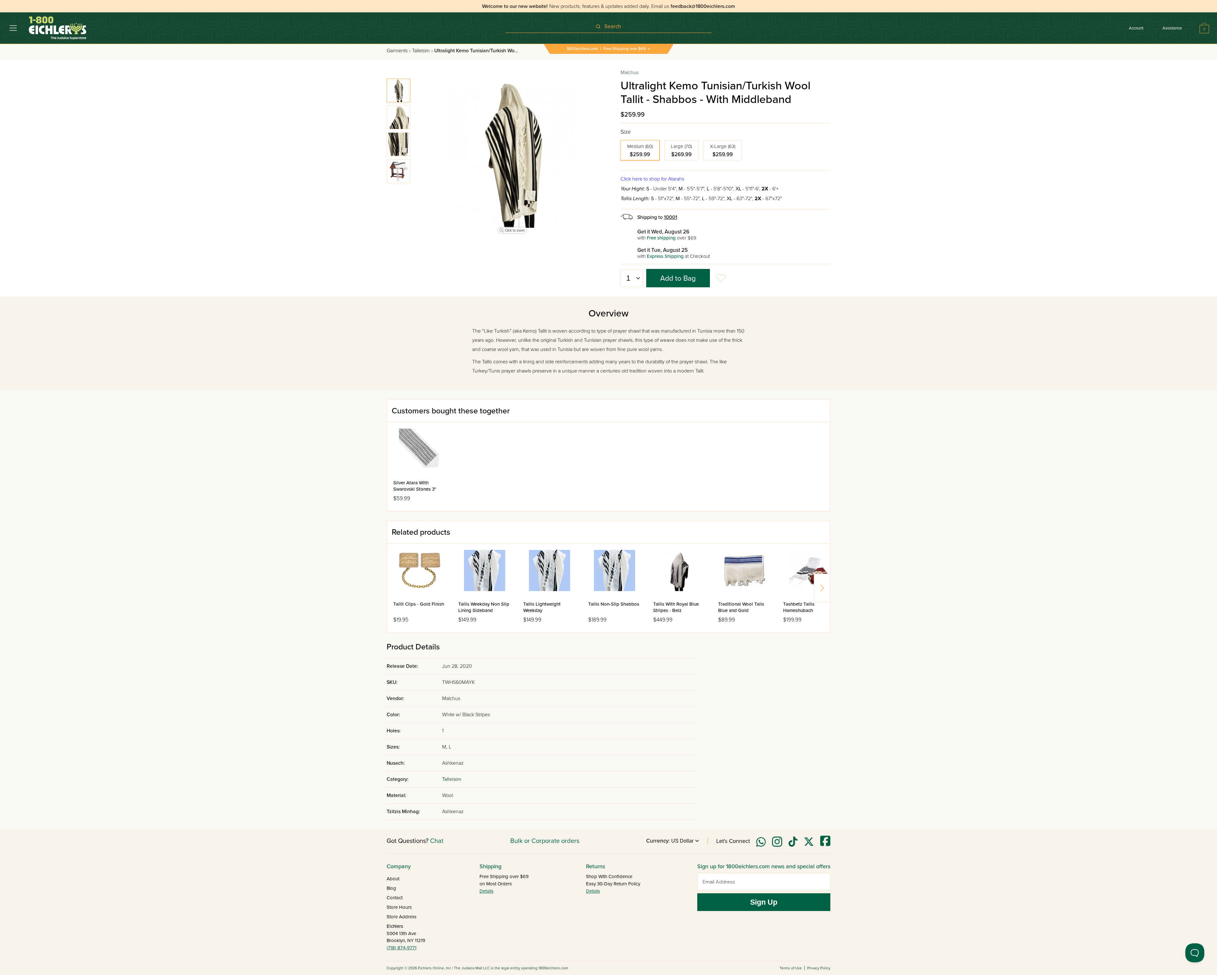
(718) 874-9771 (401, 948)
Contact (394, 898)
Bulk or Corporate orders (544, 841)
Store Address (401, 917)
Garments (398, 51)
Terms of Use (791, 968)
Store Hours (399, 907)
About (393, 879)
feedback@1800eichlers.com (703, 6)
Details (486, 891)
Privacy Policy (818, 968)
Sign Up (763, 902)
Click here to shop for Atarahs (652, 179)
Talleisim (422, 51)
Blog (391, 888)
